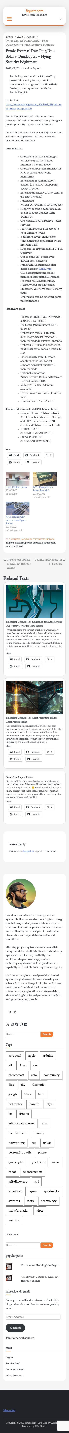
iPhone (24, 1113)
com (34, 1075)
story (30, 1201)
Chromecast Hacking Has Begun (40, 1265)
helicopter (15, 1104)
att (10, 1065)
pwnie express (33, 543)
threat (19, 546)
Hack (27, 1094)
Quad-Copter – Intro (16, 487)
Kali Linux (45, 268)
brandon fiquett (31, 68)
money (39, 1133)
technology (47, 539)
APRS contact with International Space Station (16, 520)
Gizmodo (38, 1084)
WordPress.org (14, 1375)
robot (12, 1172)
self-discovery (18, 1181)
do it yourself (13, 539)
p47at (47, 1142)
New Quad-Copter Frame (19, 777)
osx (34, 1142)
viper (40, 1210)
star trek (14, 1201)
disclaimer (12, 1234)
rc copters (35, 539)
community (52, 1075)
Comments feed (15, 1369)
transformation (19, 1210)
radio (55, 1162)
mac (44, 1123)
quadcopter (48, 543)
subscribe (15, 1327)
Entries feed (13, 1363)
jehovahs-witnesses (22, 1123)
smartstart (16, 1191)
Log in (9, 1357)
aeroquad (15, 1055)
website (14, 1220)
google (13, 1094)
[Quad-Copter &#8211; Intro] (17, 479)
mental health (18, 1133)
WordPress (41, 1426)
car (35, 1065)
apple (32, 1055)
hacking (25, 539)
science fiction (32, 1172)
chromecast (16, 1075)
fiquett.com (34, 11)
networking (17, 1142)
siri (36, 1181)
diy (23, 1084)
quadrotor (38, 1162)
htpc (49, 1104)
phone (42, 1152)
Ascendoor (56, 1423)
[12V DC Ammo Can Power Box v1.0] (45, 479)
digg (11, 1084)
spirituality (51, 1191)
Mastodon (9, 1410)
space (33, 1191)
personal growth (20, 1152)
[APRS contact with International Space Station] (17, 508)
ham (41, 1094)
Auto (22, 1065)
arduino (48, 1055)
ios (10, 1113)
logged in (28, 851)
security (10, 546)
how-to (34, 1104)
